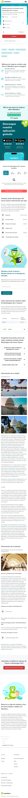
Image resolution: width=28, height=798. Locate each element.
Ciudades (16, 52)
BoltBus (21, 588)
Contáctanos (4, 777)
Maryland (14, 479)
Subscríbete (7, 293)
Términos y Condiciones (7, 782)
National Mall (4, 447)
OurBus (4, 322)
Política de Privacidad (6, 785)
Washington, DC (5, 526)
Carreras (16, 766)
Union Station (15, 578)
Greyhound (15, 588)
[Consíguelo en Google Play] (19, 140)
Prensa (15, 764)
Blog (15, 761)
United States (5, 738)
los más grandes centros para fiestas (15, 468)
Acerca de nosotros (18, 758)
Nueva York (18, 524)
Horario (4, 49)
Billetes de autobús (5, 736)
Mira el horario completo (14, 191)
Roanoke (23, 524)
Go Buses (3, 528)
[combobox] (14, 21)
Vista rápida (11, 49)
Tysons (3, 743)
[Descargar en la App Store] (8, 140)
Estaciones (4, 56)
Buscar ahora (9, 649)
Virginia (9, 479)
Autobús (3, 758)
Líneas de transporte (20, 49)
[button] (26, 1)
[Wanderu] (6, 2)
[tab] (6, 17)
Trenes (2, 761)
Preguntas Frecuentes (7, 52)
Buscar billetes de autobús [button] (14, 667)
